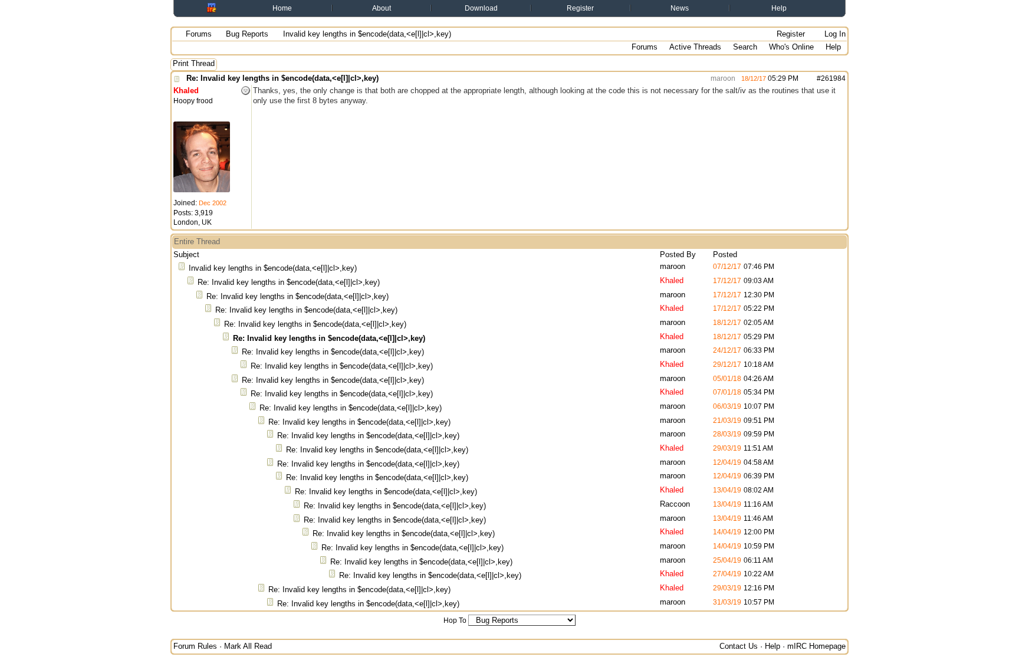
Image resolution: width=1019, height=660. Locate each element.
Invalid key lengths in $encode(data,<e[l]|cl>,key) (273, 268)
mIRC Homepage (816, 646)
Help (779, 8)
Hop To (454, 620)
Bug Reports (247, 33)
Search (745, 46)
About (381, 8)
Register (580, 8)
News (679, 8)
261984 (833, 78)
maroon (722, 78)
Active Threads (695, 46)
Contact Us (738, 646)
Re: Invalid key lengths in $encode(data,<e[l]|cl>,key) (282, 78)
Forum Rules (195, 646)
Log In (834, 33)
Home (282, 8)
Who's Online (791, 46)
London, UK (192, 222)
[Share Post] (804, 78)
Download (481, 8)
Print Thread (194, 63)
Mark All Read (248, 646)
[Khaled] (201, 190)
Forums (199, 33)
